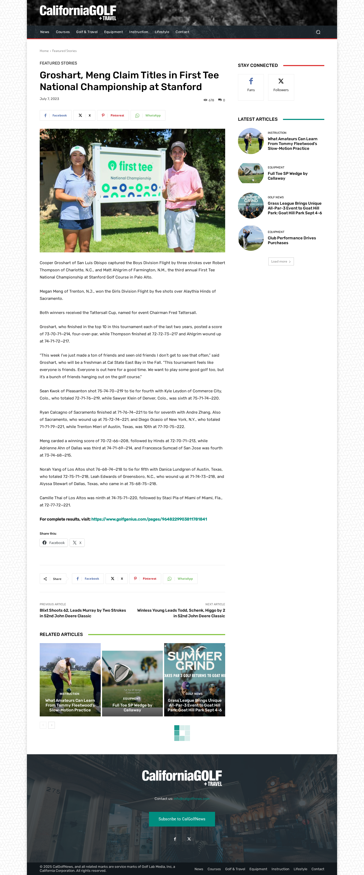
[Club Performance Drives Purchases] (251, 238)
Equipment (131, 698)
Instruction (69, 693)
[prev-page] (43, 725)
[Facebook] (175, 839)
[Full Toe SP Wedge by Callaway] (132, 679)
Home (44, 51)
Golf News (194, 693)
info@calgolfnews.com (192, 799)
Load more (279, 261)
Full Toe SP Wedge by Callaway (132, 707)
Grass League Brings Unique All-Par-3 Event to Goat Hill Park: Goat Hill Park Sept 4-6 (195, 705)
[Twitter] (189, 839)
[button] (318, 32)
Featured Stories (64, 51)
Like (251, 78)
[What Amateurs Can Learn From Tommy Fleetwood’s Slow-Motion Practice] (70, 679)
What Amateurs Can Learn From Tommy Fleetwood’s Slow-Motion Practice (70, 705)
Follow (281, 78)
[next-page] (51, 725)
